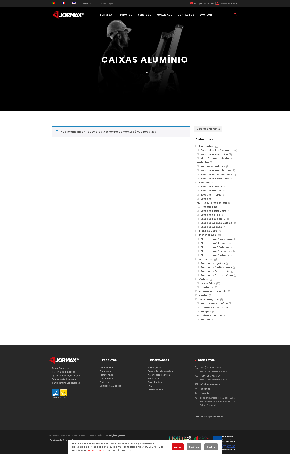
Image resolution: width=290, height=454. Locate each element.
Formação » (154, 368)
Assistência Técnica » (160, 375)
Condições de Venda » (160, 371)
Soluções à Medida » (112, 386)
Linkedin (204, 393)
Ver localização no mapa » (210, 417)
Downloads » (155, 382)
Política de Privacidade (63, 440)
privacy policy (97, 450)
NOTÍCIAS (88, 3)
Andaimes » (106, 379)
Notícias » (153, 379)
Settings (194, 447)
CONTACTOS (186, 14)
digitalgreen (117, 435)
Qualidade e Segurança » (66, 376)
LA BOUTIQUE (106, 3)
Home (144, 72)
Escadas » (105, 371)
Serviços (144, 14)
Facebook (205, 389)
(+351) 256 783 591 (210, 376)
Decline (211, 447)
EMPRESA (106, 14)
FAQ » (151, 386)
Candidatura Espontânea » (67, 383)
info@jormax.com (210, 384)
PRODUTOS (125, 14)
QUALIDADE (164, 14)
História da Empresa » (64, 372)
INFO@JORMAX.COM (204, 3)
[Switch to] (53, 3)
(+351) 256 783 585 (210, 368)
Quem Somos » (60, 368)
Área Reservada (228, 3)
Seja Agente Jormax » (64, 379)
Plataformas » (107, 375)
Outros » (104, 382)
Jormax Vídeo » (156, 390)
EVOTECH (206, 14)
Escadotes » (106, 368)
